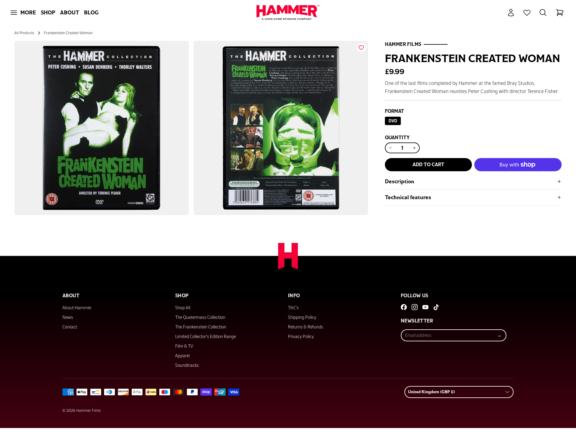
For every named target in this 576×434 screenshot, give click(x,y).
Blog (91, 12)
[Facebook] (404, 307)
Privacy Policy (301, 337)
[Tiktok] (436, 307)
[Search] (543, 12)
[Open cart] (559, 12)
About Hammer (77, 308)
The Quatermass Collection (200, 317)
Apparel (182, 356)
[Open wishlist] (527, 13)
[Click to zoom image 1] (101, 128)
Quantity (397, 137)
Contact (69, 327)
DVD (394, 121)
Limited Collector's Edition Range (205, 337)
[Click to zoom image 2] (281, 128)
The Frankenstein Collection (200, 327)
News (67, 317)
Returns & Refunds (305, 327)
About (69, 12)
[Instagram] (415, 307)
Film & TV (184, 346)
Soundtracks (187, 365)
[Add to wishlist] (361, 47)
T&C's (293, 308)
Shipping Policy (302, 317)
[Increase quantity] (414, 148)
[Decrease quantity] (390, 148)
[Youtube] (425, 307)
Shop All (182, 308)
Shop (48, 12)
